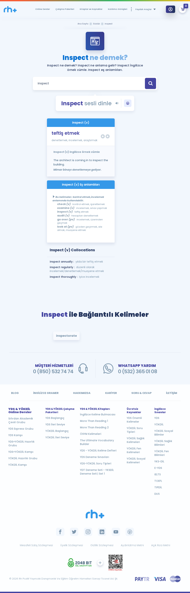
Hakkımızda (82, 393)
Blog (15, 393)
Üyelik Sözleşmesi (71, 545)
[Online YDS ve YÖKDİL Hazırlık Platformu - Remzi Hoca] (95, 514)
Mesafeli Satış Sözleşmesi (36, 545)
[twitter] (74, 532)
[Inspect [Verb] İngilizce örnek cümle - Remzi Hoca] (10, 9)
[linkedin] (102, 532)
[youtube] (116, 532)
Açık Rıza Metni (160, 545)
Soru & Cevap (141, 393)
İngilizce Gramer (46, 393)
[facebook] (60, 532)
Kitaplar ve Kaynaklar (91, 9)
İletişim (171, 393)
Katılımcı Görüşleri (117, 9)
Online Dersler (42, 9)
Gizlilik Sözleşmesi (101, 545)
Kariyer (111, 393)
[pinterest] (130, 532)
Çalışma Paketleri (64, 9)
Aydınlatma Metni (132, 545)
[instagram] (88, 532)
